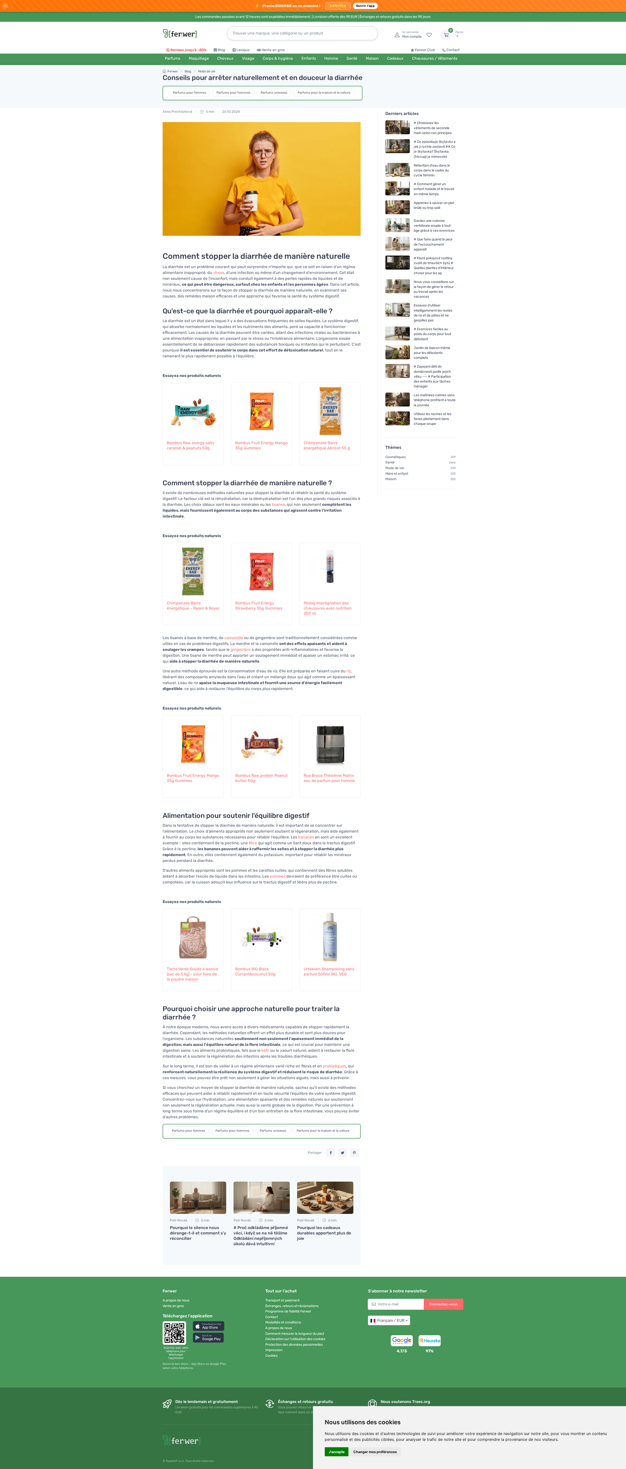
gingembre (241, 649)
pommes (277, 876)
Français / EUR (390, 1320)
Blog (221, 50)
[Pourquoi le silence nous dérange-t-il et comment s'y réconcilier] (198, 1198)
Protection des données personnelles (294, 1345)
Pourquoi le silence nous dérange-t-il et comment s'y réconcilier (198, 1233)
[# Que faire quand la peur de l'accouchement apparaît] (397, 244)
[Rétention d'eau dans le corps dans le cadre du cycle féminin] (397, 170)
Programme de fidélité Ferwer (288, 1311)
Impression (273, 1350)
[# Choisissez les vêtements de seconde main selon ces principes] (397, 127)
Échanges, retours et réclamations (292, 1306)
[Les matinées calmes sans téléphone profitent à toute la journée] (397, 400)
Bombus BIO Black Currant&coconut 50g (255, 971)
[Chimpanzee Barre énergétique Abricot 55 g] (330, 409)
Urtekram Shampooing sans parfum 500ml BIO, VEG (329, 971)
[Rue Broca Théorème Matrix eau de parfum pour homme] (330, 741)
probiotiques (334, 1066)
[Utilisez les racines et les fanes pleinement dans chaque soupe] (397, 418)
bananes (306, 837)
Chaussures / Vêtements (434, 58)
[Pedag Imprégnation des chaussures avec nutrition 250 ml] (330, 569)
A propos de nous (176, 1300)
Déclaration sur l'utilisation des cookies (295, 1339)
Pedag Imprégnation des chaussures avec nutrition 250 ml (328, 608)
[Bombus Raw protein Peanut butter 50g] (261, 741)
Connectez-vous (443, 1304)
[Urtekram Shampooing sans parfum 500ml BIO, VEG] (330, 935)
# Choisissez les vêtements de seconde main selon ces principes (433, 128)
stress (218, 272)
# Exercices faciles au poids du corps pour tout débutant (432, 334)
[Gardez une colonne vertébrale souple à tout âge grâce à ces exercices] (397, 225)
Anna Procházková (177, 112)
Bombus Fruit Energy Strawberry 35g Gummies (258, 605)
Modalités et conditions (283, 1322)
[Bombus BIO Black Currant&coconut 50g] (261, 935)
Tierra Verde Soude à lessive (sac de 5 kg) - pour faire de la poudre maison (192, 974)
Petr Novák (178, 1220)
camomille (233, 637)
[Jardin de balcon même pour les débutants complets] (397, 352)
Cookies (271, 1356)
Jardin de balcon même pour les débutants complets (432, 353)
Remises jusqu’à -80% (188, 50)
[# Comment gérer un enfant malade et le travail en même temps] (397, 188)
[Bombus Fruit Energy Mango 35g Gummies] (261, 409)
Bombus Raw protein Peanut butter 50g (261, 778)
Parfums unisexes (274, 92)
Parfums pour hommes (233, 92)
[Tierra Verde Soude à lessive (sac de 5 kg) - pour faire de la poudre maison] (193, 935)
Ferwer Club (425, 50)
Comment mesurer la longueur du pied (294, 1334)
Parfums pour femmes (189, 92)
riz (349, 671)
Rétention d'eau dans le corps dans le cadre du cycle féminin (432, 170)
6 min (209, 112)
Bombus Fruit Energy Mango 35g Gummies (261, 445)
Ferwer (173, 71)
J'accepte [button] (337, 1452)
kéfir (265, 1050)
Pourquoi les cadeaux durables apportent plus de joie (324, 1233)
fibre (253, 843)
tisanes (278, 504)
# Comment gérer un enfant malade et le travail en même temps (434, 189)
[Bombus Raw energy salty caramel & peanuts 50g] (193, 409)
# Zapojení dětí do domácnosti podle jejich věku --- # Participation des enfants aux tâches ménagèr (432, 376)
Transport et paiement (282, 1300)
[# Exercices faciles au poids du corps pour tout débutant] (397, 334)
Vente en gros (273, 50)
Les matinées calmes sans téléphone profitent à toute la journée (435, 400)
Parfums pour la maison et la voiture (324, 92)
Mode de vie (206, 71)
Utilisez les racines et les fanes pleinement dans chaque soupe (432, 419)
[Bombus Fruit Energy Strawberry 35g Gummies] (261, 569)
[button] (208, 1326)
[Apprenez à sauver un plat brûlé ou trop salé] (397, 207)
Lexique (242, 50)
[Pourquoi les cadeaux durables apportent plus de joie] (325, 1198)
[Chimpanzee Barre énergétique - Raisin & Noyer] (193, 569)
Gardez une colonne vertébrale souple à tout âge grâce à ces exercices (434, 226)
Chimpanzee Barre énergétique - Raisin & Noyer (193, 605)
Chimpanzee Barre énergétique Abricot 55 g (327, 445)
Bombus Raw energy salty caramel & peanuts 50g (190, 445)
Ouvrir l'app (365, 6)
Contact (453, 50)
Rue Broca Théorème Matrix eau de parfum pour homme (329, 778)
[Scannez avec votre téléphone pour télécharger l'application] (176, 1333)
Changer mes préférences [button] (375, 1452)
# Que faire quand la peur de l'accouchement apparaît (433, 244)
